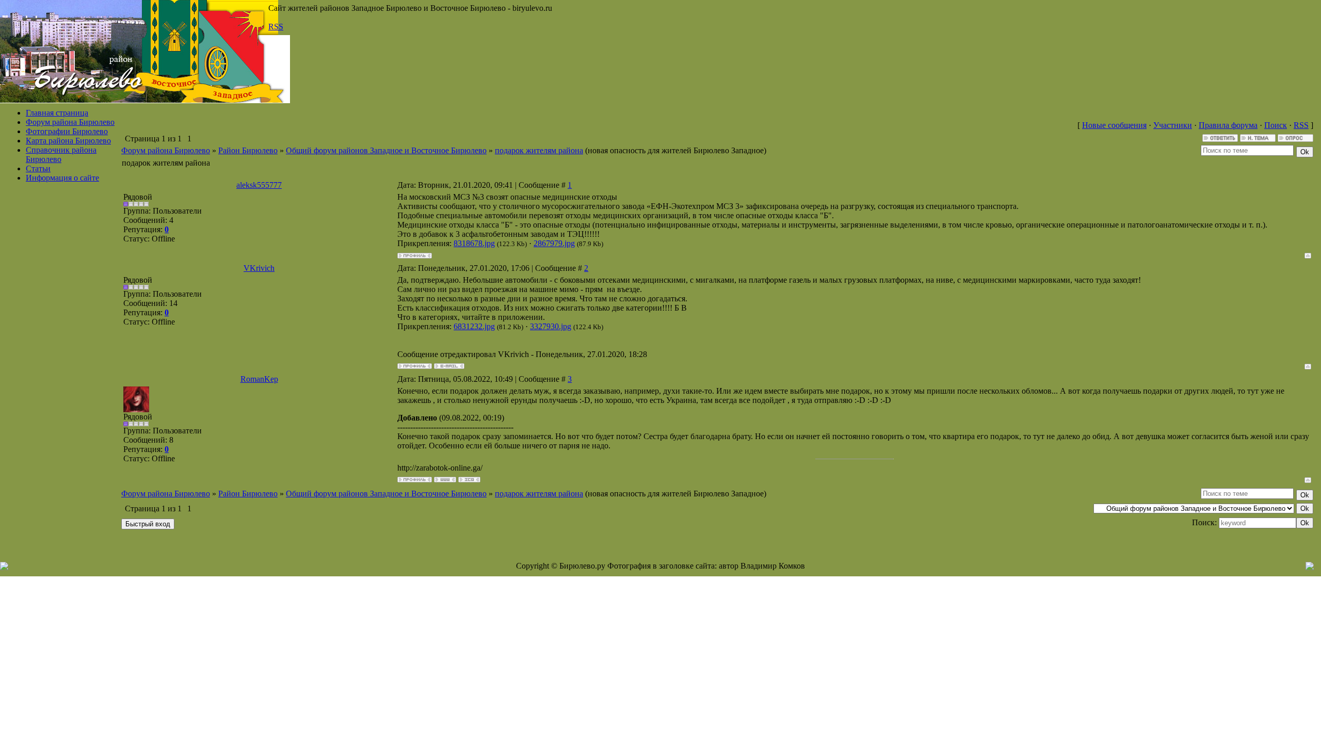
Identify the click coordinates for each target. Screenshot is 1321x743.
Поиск (1275, 125)
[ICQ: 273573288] (469, 479)
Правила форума (1228, 125)
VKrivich (259, 268)
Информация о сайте (62, 177)
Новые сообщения (1114, 125)
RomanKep (259, 379)
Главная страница (57, 112)
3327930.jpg (550, 326)
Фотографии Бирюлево (67, 131)
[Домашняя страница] (445, 479)
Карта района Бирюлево (68, 140)
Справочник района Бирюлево (61, 155)
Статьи (38, 168)
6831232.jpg (474, 326)
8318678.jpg (474, 243)
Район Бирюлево (248, 150)
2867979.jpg (554, 243)
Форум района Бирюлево (70, 122)
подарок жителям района (539, 150)
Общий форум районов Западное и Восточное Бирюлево (386, 150)
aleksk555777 (259, 185)
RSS (275, 26)
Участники (1172, 125)
